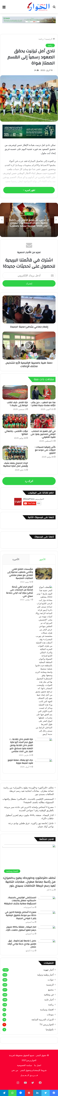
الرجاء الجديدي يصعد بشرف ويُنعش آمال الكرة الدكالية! (15, 464)
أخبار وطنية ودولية (45, 974)
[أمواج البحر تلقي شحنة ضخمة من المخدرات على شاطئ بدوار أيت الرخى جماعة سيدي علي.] (43, 660)
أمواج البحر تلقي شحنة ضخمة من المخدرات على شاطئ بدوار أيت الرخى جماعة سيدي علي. (19, 591)
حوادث (51, 979)
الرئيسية (49, 39)
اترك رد (29, 481)
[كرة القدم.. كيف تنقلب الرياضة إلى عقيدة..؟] (15, 392)
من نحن (14, 1070)
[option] (29, 220)
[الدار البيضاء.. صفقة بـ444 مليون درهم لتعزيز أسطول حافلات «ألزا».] (47, 931)
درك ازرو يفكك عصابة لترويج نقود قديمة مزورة (20, 761)
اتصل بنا (37, 1065)
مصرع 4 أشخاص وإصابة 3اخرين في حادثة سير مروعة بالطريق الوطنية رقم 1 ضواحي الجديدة (20, 915)
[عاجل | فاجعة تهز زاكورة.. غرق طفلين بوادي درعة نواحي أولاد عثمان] (47, 945)
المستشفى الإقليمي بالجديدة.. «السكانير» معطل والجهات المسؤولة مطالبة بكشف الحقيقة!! (20, 901)
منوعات (50, 1014)
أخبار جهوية (48, 969)
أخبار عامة (49, 999)
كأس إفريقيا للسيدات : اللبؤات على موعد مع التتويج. (45, 450)
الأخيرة (16, 559)
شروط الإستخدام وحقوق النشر (33, 1070)
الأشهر (42, 559)
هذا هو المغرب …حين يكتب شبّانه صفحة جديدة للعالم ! (43, 403)
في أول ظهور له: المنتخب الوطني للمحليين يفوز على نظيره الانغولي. (43, 434)
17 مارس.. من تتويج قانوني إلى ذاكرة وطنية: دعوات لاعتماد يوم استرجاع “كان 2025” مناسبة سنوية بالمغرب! (29, 222)
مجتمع (51, 989)
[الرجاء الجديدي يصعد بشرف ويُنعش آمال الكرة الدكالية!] (15, 453)
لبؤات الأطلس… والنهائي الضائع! (16, 432)
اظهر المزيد (29, 190)
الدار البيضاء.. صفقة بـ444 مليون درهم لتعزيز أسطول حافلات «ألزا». (21, 928)
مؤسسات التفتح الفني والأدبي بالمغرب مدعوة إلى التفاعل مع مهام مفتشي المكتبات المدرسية (20, 573)
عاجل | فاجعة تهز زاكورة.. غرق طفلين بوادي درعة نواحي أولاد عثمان (21, 944)
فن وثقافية (49, 994)
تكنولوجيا (50, 1029)
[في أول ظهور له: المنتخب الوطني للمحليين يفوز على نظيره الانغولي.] (43, 421)
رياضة (41, 39)
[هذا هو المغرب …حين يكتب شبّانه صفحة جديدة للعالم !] (43, 392)
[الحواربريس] (38, 6)
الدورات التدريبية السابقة (43, 1019)
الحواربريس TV (47, 1024)
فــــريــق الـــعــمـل (29, 1075)
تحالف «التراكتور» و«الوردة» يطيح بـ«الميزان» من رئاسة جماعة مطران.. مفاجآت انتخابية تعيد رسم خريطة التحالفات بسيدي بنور (28, 790)
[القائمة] (3, 7)
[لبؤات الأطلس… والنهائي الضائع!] (15, 421)
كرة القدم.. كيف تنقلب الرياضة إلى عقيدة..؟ (17, 403)
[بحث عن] (54, 7)
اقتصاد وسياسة (47, 1009)
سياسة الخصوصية (24, 1065)
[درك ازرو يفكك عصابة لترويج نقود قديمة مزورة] (43, 764)
